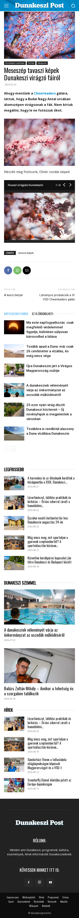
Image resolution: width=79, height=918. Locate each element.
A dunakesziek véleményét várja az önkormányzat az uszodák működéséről (47, 390)
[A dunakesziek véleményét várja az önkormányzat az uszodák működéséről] (14, 390)
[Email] (27, 270)
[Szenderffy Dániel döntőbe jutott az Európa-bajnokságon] (14, 785)
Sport (11, 901)
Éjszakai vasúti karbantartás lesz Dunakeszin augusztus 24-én (48, 520)
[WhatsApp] (17, 270)
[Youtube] (50, 882)
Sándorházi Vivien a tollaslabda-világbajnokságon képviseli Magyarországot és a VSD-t (47, 763)
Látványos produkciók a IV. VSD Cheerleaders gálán (57, 297)
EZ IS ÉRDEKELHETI (42, 313)
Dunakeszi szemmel (15, 63)
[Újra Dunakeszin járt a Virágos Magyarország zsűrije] (14, 370)
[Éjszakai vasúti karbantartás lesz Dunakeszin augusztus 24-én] (14, 523)
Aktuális (64, 901)
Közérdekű (39, 901)
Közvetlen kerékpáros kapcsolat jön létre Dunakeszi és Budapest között (50, 560)
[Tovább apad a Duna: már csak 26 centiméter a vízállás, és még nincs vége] (14, 351)
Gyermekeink (23, 901)
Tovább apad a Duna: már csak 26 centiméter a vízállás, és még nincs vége (50, 351)
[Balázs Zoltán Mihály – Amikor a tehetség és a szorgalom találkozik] (39, 665)
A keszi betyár (13, 295)
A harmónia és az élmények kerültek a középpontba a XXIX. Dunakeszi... (51, 480)
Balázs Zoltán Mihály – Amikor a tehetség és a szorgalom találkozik (39, 691)
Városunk (42, 63)
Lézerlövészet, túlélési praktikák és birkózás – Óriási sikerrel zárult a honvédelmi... (49, 501)
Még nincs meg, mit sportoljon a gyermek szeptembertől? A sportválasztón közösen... (48, 541)
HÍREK (8, 710)
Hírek (41, 897)
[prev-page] (6, 448)
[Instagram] (39, 882)
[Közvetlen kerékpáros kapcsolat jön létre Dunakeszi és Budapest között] (14, 563)
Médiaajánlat (28, 897)
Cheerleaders (45, 93)
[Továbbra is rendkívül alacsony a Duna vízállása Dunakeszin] (14, 434)
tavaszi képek (26, 252)
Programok (53, 897)
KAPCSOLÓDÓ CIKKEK (16, 313)
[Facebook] (8, 270)
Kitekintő (46, 905)
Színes (31, 63)
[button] (73, 5)
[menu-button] (6, 5)
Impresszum (13, 897)
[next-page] (13, 448)
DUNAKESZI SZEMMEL (20, 583)
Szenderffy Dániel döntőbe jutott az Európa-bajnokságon (49, 782)
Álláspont (33, 905)
